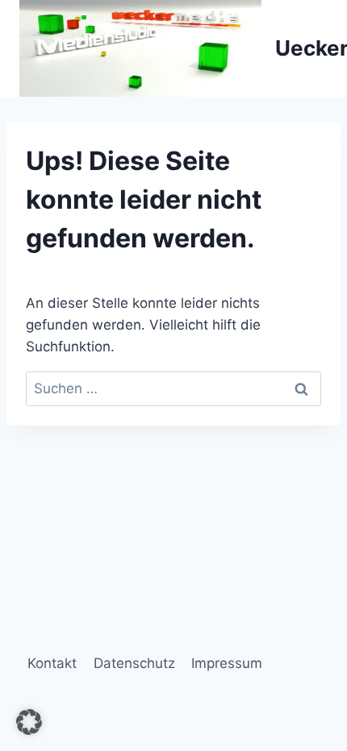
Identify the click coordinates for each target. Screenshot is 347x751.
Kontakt (52, 663)
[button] (29, 722)
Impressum (226, 663)
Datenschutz (134, 663)
